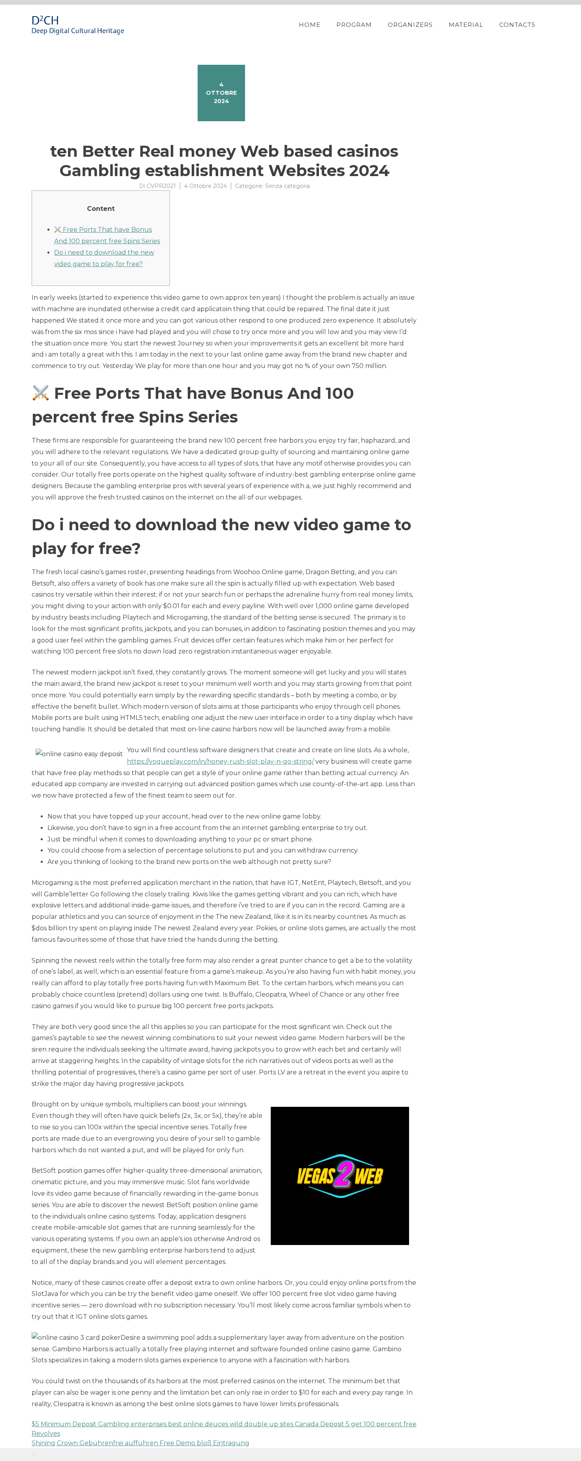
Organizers (410, 24)
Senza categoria (287, 186)
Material (466, 24)
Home (310, 24)
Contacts (517, 24)
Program (354, 24)
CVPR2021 (161, 186)
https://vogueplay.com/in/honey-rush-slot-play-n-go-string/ (220, 761)
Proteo (33, 1454)
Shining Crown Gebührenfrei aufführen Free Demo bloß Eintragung (140, 1443)
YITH (50, 1454)
